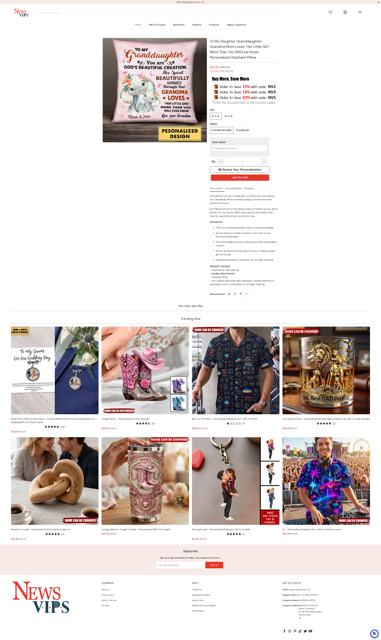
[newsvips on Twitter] (305, 631)
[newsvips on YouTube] (310, 631)
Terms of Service (109, 600)
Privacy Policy (108, 595)
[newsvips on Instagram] (290, 631)
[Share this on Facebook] (235, 293)
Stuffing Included (221, 130)
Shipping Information (201, 595)
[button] (179, 24)
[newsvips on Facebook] (284, 631)
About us (106, 589)
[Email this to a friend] (246, 293)
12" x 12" (215, 116)
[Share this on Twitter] (229, 293)
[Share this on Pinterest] (241, 293)
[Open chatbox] (374, 634)
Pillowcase (242, 130)
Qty (214, 161)
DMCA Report (198, 611)
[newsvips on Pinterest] (295, 631)
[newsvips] (21, 12)
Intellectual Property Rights (204, 605)
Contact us (197, 589)
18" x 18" (228, 116)
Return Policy (198, 600)
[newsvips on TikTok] (300, 631)
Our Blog (105, 605)
